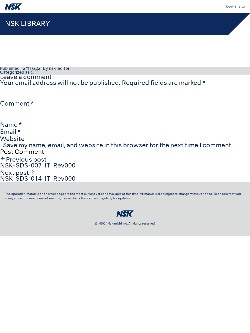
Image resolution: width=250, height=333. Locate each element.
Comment (17, 104)
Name (11, 125)
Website (12, 139)
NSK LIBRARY (27, 24)
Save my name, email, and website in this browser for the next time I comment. (118, 146)
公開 (34, 73)
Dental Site (235, 6)
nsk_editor (59, 69)
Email (10, 132)
